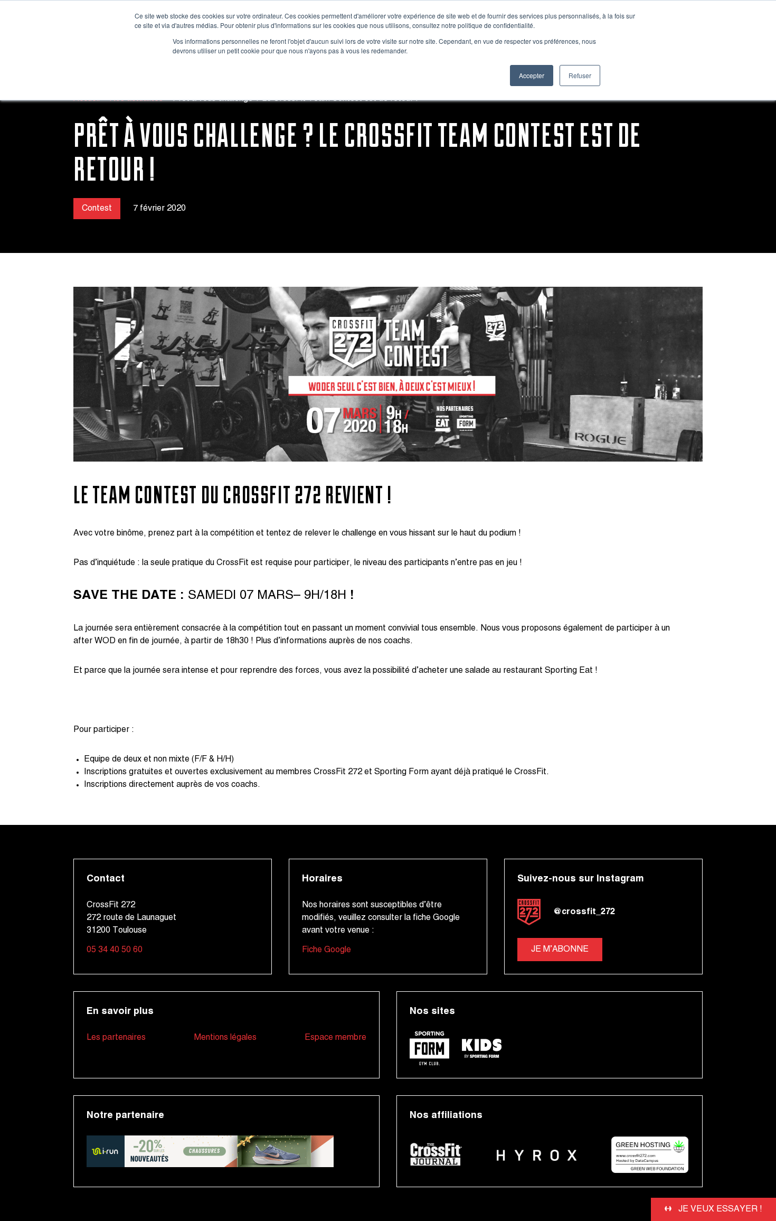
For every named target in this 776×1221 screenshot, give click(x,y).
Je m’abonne (560, 949)
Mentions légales (225, 1037)
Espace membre (335, 1037)
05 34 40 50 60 (115, 950)
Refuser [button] (580, 75)
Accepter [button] (531, 75)
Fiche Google (326, 950)
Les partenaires (116, 1037)
